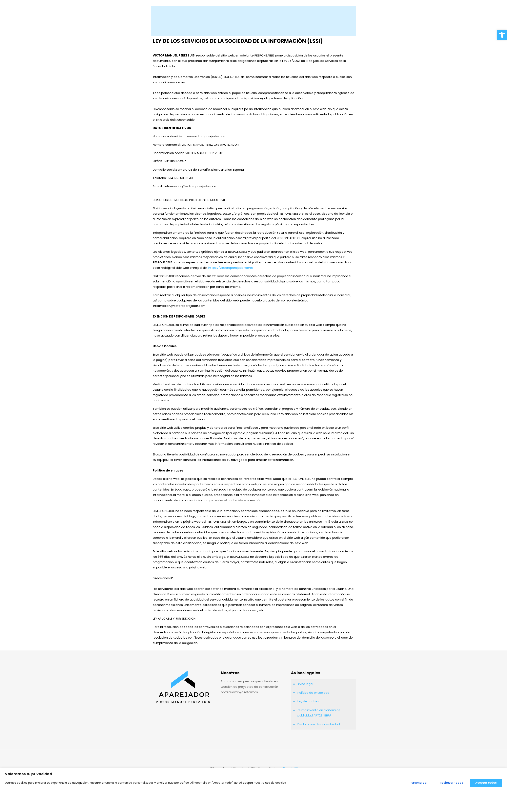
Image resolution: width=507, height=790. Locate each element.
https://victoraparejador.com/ (230, 268)
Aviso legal (305, 684)
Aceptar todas (486, 783)
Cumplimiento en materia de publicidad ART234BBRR (318, 712)
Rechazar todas (451, 783)
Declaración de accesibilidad (318, 724)
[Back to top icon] (253, 758)
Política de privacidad (313, 693)
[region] (253, 779)
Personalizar (419, 783)
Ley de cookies (308, 701)
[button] (502, 35)
